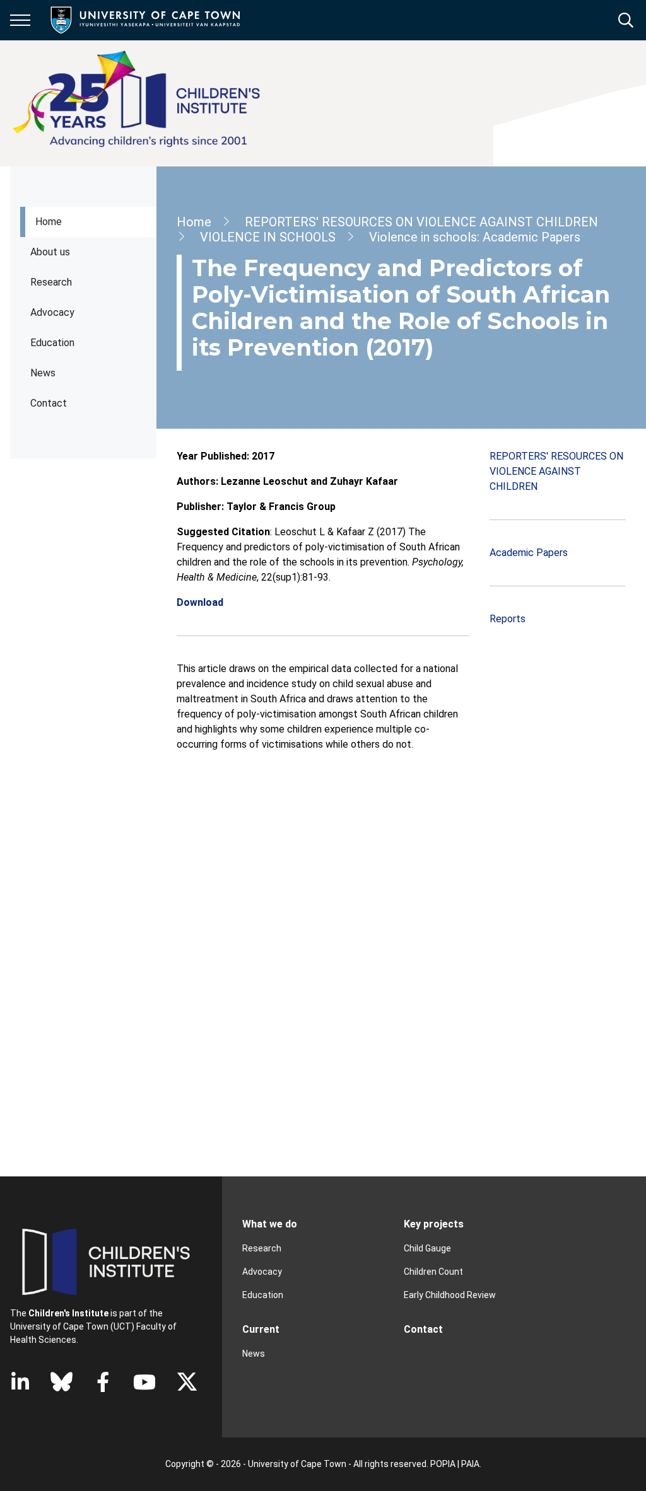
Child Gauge (427, 1248)
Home (48, 222)
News (43, 373)
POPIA (442, 1464)
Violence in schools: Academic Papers (474, 237)
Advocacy (52, 312)
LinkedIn (20, 1382)
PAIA (470, 1464)
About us (50, 252)
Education (262, 1295)
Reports (508, 619)
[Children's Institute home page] (142, 103)
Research (51, 282)
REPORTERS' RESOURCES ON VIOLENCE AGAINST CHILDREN (421, 221)
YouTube (144, 1382)
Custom (61, 1382)
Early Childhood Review (450, 1295)
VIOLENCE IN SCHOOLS (268, 237)
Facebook (103, 1382)
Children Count (433, 1272)
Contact (48, 403)
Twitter (187, 1382)
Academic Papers (529, 553)
